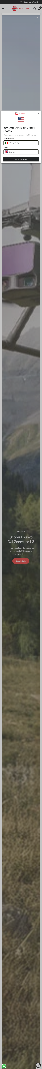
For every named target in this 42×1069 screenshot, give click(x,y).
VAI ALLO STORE (21, 159)
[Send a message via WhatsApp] (3, 1065)
